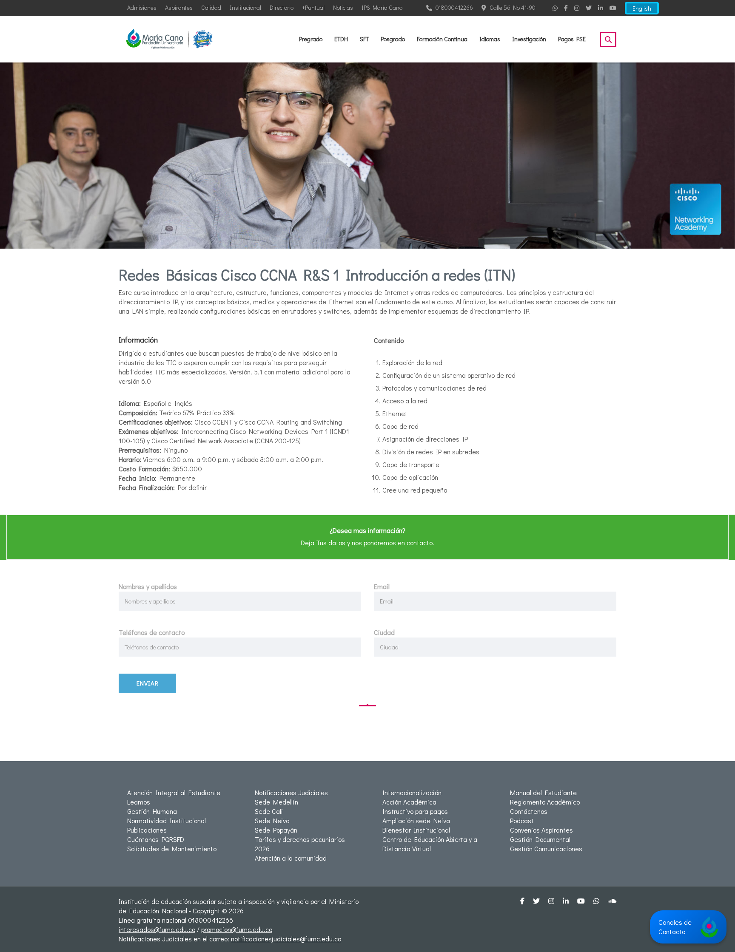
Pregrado (310, 39)
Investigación (529, 39)
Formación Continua (442, 39)
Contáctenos (528, 811)
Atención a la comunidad (291, 857)
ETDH (341, 39)
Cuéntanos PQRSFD (155, 839)
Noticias (343, 7)
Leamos (138, 801)
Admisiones (142, 7)
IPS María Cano (382, 7)
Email (382, 586)
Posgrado (393, 39)
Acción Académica (409, 801)
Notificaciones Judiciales (291, 792)
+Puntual (313, 7)
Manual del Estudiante (543, 792)
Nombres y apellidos (148, 586)
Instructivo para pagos (415, 811)
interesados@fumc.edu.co (157, 929)
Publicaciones (147, 829)
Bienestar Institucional (416, 829)
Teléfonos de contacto (152, 632)
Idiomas (489, 39)
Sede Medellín (276, 801)
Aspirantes (179, 7)
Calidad (211, 7)
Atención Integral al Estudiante (173, 792)
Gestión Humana (152, 811)
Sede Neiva (272, 820)
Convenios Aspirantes (541, 829)
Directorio (281, 7)
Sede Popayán (276, 829)
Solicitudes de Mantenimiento (172, 848)
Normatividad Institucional (166, 820)
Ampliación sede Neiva (416, 820)
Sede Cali (269, 811)
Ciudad (384, 632)
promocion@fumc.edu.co (236, 929)
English (641, 8)
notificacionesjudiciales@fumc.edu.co (286, 938)
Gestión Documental (540, 839)
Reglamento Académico (545, 801)
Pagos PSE (572, 39)
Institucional (245, 7)
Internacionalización (412, 792)
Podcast (522, 820)
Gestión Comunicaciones (546, 848)
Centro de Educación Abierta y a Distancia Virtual (429, 844)
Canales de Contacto (675, 927)
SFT (364, 39)
